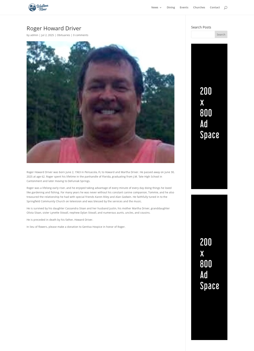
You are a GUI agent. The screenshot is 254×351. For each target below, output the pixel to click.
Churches (199, 7)
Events (184, 7)
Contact (215, 7)
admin (34, 35)
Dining (171, 7)
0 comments (80, 35)
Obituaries (63, 35)
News (154, 7)
